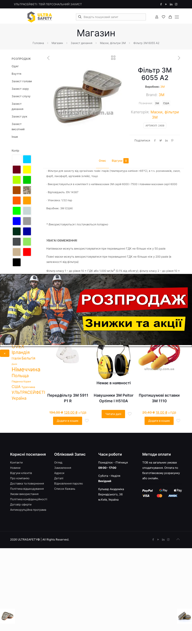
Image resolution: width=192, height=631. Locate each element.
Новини (15, 468)
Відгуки (119, 160)
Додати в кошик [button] (67, 420)
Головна (38, 43)
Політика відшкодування (27, 488)
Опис (102, 160)
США (166, 103)
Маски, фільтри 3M (113, 43)
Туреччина (28, 387)
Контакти (16, 462)
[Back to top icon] (178, 539)
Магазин (57, 43)
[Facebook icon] (161, 4)
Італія (16, 358)
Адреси (59, 473)
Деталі (58, 478)
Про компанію (19, 478)
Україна (19, 398)
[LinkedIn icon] (171, 4)
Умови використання (24, 494)
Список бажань (64, 488)
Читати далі (113, 414)
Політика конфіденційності (28, 499)
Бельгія (28, 358)
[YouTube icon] (166, 4)
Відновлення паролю (68, 483)
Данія (14, 364)
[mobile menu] (177, 17)
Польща (20, 375)
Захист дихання (81, 43)
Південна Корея (21, 381)
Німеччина (26, 369)
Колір (15, 150)
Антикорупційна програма (28, 509)
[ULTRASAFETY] (40, 16)
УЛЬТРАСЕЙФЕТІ (28, 392)
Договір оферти (21, 504)
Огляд (58, 462)
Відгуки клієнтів (21, 473)
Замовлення (62, 468)
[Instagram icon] (176, 4)
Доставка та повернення (27, 483)
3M (162, 86)
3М (157, 103)
